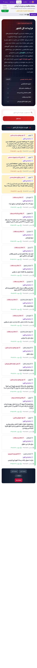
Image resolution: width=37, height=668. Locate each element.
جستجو (18, 118)
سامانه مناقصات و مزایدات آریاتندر (25, 6)
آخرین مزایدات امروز (25, 59)
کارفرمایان (22, 53)
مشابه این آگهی (27, 139)
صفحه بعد (18, 480)
